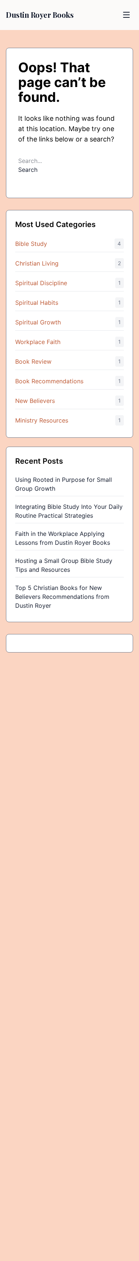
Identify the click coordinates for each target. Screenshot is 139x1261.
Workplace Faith (37, 342)
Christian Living (37, 263)
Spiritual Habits (36, 302)
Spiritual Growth (38, 322)
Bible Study (31, 243)
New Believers (35, 400)
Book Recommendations (49, 381)
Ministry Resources (41, 420)
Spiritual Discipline (41, 283)
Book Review (33, 361)
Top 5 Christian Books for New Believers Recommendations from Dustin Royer (62, 596)
